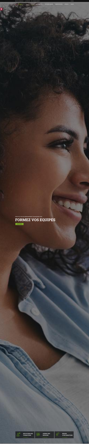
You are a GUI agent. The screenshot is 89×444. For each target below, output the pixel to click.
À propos (66, 4)
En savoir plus (25, 437)
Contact (72, 4)
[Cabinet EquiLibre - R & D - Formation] (19, 4)
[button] (1, 9)
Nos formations (39, 4)
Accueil (32, 4)
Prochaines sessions (49, 4)
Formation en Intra (59, 4)
